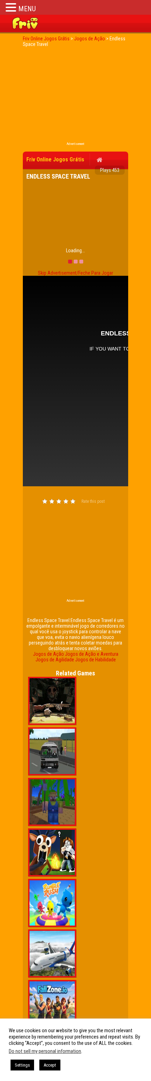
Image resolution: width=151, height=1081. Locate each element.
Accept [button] (50, 1065)
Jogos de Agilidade (54, 659)
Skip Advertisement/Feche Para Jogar (75, 273)
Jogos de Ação (48, 654)
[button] (12, 7)
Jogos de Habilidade (95, 659)
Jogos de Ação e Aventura (91, 654)
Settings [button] (22, 1065)
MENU (27, 9)
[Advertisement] (75, 96)
